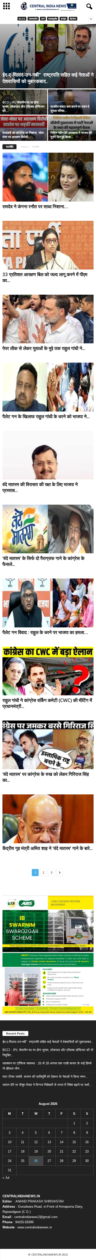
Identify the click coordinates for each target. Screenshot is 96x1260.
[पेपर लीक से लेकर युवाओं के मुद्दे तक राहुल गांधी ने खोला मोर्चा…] (48, 319)
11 (22, 1142)
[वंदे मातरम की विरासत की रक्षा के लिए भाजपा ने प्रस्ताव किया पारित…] (48, 455)
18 (22, 1151)
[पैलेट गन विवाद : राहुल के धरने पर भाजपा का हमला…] (48, 602)
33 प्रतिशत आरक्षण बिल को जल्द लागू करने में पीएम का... (44, 277)
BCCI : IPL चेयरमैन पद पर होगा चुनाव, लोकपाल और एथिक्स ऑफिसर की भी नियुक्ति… (47, 1052)
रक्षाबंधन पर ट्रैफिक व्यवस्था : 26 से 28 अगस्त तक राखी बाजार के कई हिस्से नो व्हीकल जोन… (47, 1065)
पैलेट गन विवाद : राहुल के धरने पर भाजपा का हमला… (45, 632)
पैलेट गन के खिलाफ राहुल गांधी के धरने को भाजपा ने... (46, 416)
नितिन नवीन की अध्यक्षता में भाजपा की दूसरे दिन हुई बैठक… (71, 134)
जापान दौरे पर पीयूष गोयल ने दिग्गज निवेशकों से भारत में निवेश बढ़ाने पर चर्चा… (47, 1085)
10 (9, 1142)
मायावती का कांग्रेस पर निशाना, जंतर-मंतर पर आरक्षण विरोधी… (23, 134)
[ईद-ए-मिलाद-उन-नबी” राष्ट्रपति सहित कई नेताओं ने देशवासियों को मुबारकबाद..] (48, 56)
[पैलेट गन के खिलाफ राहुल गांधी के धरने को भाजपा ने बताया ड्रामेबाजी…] (48, 387)
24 (9, 1161)
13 (49, 1142)
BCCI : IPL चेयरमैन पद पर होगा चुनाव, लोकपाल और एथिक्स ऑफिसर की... (23, 106)
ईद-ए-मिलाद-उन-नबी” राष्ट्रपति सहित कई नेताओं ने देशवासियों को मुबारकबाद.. (48, 77)
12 (36, 1142)
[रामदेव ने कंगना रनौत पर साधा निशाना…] (48, 177)
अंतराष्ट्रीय (33, 18)
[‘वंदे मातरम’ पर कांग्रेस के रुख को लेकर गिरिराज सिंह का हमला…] (48, 745)
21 (61, 1151)
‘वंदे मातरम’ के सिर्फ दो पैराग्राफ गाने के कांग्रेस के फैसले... (43, 561)
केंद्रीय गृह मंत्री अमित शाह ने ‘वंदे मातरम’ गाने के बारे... (47, 848)
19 (36, 1151)
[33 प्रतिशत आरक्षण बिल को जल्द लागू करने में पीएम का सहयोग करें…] (48, 245)
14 (61, 1142)
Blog (22, 18)
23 (87, 1151)
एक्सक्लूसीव (52, 18)
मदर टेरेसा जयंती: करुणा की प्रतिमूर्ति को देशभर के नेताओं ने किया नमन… (45, 1076)
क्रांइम (63, 18)
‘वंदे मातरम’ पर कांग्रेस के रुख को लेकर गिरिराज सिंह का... (45, 777)
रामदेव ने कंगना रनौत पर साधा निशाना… (35, 206)
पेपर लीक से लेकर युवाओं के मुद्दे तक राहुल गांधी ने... (43, 348)
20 (49, 1151)
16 (87, 1142)
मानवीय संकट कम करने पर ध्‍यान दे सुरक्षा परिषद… (69, 108)
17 (9, 1151)
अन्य (43, 18)
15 (74, 1142)
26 (36, 1161)
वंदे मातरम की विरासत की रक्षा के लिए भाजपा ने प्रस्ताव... (40, 487)
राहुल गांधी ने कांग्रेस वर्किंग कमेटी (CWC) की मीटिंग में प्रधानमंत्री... (47, 703)
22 (74, 1151)
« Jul (5, 1177)
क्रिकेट (73, 18)
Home (24, 146)
